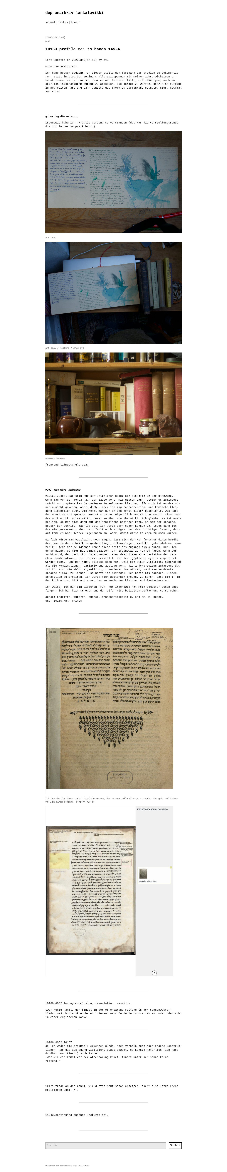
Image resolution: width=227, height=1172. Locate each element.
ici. (105, 1115)
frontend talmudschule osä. (67, 464)
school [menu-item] (50, 22)
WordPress (66, 1165)
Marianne (84, 1165)
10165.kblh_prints (68, 600)
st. (106, 60)
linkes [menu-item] (63, 22)
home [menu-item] (74, 22)
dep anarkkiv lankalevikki (74, 13)
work (48, 41)
